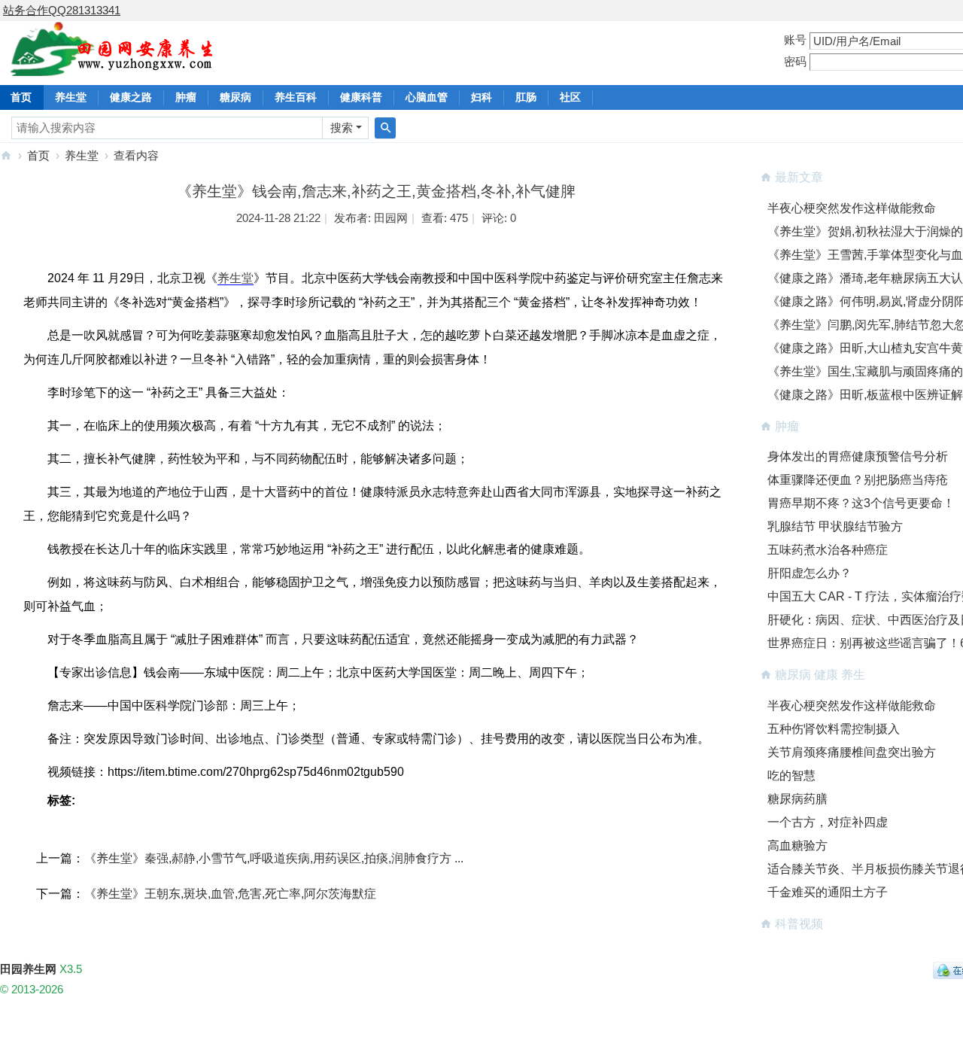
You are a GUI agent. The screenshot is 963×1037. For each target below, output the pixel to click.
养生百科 (296, 97)
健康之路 (131, 97)
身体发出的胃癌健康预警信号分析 (857, 456)
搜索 (341, 127)
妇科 (481, 97)
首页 (38, 155)
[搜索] (385, 127)
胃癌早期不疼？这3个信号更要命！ (861, 503)
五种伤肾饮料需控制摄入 (833, 728)
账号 (795, 39)
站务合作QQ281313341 (61, 10)
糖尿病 (235, 97)
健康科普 (361, 97)
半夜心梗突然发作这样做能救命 (851, 208)
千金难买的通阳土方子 (827, 892)
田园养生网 (6, 155)
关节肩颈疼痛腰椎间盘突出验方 (851, 752)
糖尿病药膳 (797, 798)
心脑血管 (427, 97)
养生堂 (71, 97)
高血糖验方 (797, 845)
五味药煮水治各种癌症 (827, 549)
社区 (570, 97)
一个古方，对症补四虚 (827, 822)
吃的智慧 (791, 775)
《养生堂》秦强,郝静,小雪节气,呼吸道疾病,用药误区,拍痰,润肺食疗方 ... (273, 858)
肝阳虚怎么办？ (809, 573)
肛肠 (525, 97)
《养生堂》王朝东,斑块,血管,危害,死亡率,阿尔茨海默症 (230, 893)
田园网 (391, 217)
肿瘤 (185, 97)
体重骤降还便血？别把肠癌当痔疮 (857, 479)
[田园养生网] (112, 67)
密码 (795, 61)
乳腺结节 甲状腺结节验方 (835, 526)
